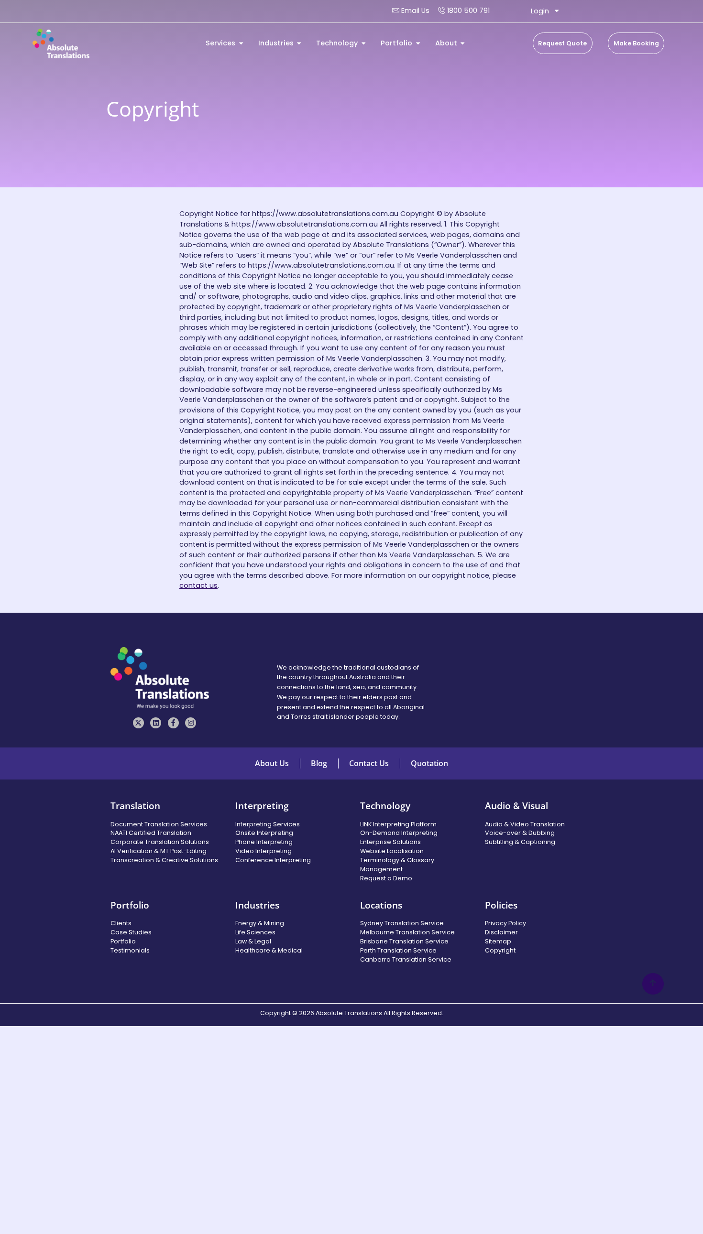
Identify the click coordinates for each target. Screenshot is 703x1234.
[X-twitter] (138, 722)
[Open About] (462, 43)
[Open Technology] (363, 43)
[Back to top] (653, 984)
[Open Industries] (299, 43)
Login (540, 11)
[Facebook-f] (173, 722)
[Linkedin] (155, 722)
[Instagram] (190, 722)
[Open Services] (241, 43)
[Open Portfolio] (418, 43)
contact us (198, 585)
